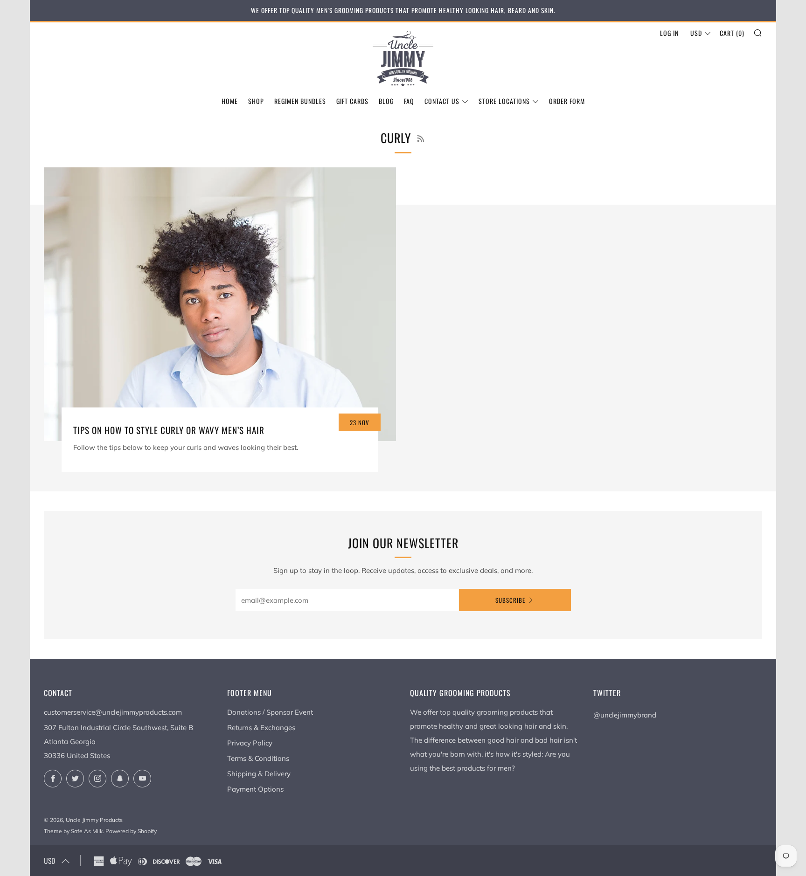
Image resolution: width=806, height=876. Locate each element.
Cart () (732, 33)
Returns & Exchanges (261, 727)
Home (230, 101)
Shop (256, 101)
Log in (669, 33)
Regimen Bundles (300, 101)
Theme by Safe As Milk (73, 831)
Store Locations (504, 101)
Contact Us (441, 101)
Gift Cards (352, 101)
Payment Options (255, 789)
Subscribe (510, 600)
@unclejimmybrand (624, 714)
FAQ (409, 101)
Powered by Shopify (131, 831)
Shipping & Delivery (259, 773)
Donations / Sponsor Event (270, 712)
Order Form (567, 101)
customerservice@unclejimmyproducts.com (113, 712)
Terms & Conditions (258, 758)
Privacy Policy (249, 742)
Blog (386, 101)
